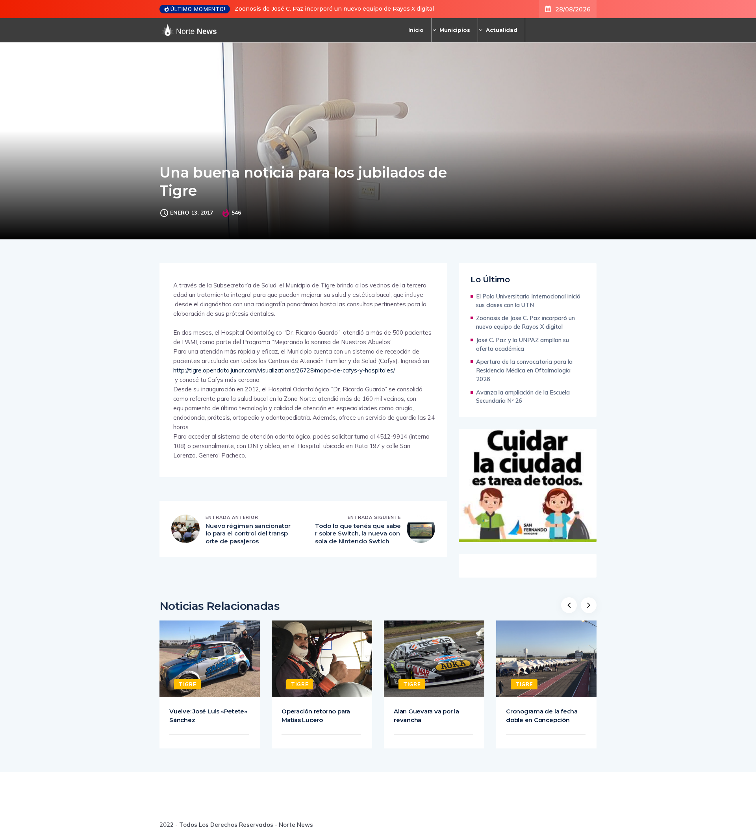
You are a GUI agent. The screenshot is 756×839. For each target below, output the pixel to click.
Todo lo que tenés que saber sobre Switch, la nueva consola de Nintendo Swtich (358, 533)
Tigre (187, 684)
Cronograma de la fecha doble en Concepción (542, 716)
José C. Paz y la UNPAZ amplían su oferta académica (522, 344)
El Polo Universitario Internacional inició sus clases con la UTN (528, 301)
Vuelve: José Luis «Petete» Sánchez (208, 716)
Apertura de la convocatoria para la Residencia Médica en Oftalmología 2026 (524, 370)
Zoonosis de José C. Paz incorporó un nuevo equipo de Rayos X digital (334, 8)
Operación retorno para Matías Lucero (316, 716)
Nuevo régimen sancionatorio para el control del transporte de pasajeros (248, 533)
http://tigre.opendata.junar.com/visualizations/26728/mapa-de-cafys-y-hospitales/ (284, 370)
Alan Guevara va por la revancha (426, 716)
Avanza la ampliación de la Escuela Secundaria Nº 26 (523, 397)
